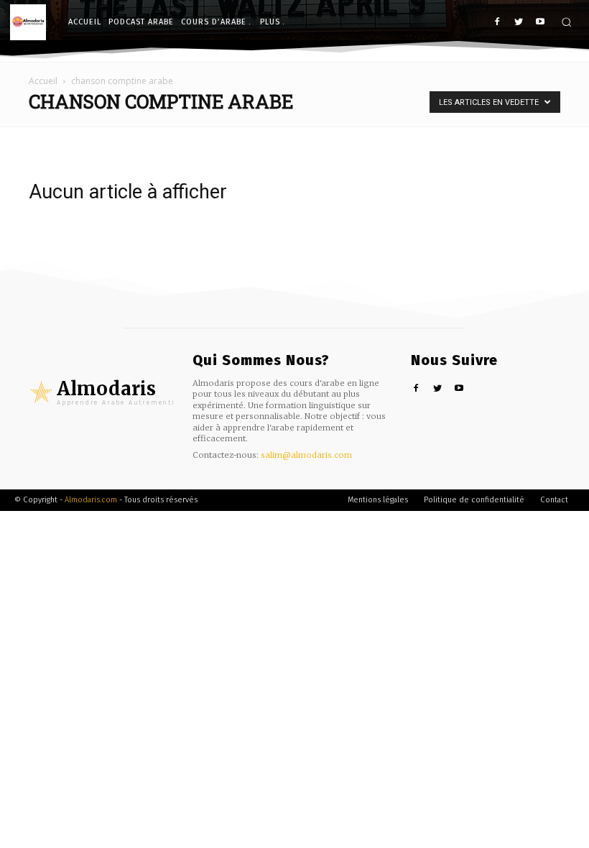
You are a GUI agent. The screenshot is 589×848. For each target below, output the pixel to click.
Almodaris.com (91, 499)
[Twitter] (518, 22)
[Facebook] (497, 22)
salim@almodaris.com (306, 455)
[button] (566, 22)
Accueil (43, 81)
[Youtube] (539, 22)
